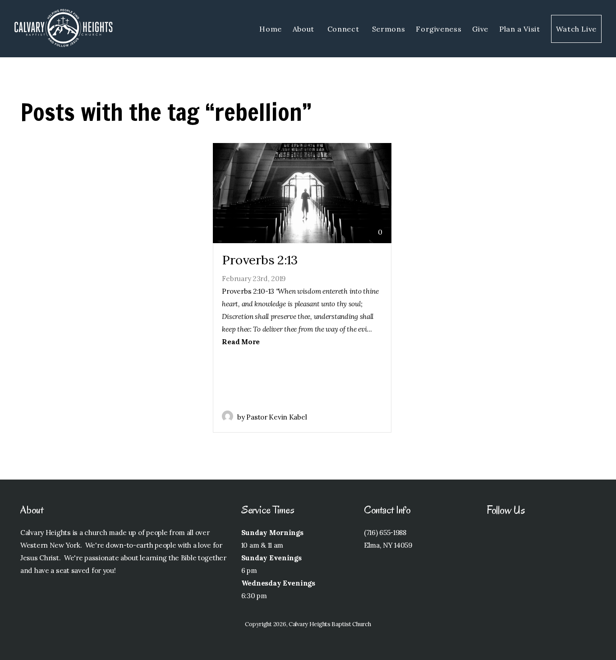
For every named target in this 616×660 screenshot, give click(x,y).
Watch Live (576, 28)
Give (480, 28)
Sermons (388, 28)
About (305, 28)
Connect (344, 28)
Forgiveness (438, 28)
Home (270, 28)
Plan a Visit (519, 28)
